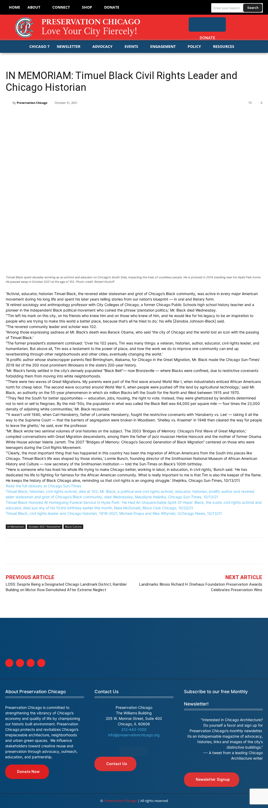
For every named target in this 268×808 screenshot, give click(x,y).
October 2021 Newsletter (45, 526)
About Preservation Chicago (35, 691)
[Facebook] (235, 22)
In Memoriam (15, 526)
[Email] (71, 116)
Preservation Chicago (32, 103)
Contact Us (106, 691)
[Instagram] (256, 22)
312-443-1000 (134, 729)
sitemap (133, 751)
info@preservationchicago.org (134, 735)
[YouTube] (258, 33)
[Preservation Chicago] (78, 27)
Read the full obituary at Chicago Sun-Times (43, 486)
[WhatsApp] (59, 116)
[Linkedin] (35, 116)
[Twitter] (246, 22)
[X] (23, 116)
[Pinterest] (47, 116)
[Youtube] (41, 663)
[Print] (83, 116)
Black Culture (73, 526)
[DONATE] (207, 24)
